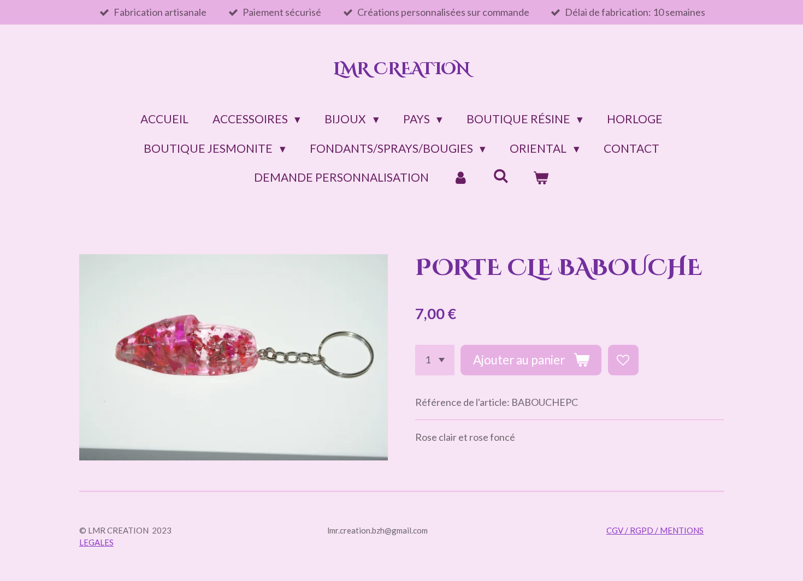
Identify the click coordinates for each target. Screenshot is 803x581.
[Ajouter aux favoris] (623, 360)
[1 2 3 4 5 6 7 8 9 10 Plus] (434, 360)
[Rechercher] (500, 175)
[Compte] (461, 177)
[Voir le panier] (541, 177)
